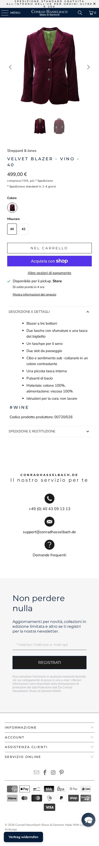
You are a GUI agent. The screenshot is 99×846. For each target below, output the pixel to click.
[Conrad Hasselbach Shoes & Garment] (49, 13)
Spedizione (45, 181)
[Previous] (11, 67)
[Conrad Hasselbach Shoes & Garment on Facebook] (45, 773)
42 (23, 229)
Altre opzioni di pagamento (49, 272)
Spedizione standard (23, 186)
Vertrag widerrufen (23, 837)
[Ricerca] (80, 13)
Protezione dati (47, 687)
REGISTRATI (49, 662)
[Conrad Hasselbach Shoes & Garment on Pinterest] (61, 773)
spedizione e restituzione (32, 431)
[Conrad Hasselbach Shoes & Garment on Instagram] (53, 773)
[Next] (88, 67)
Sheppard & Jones (21, 150)
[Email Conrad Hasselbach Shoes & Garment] (36, 773)
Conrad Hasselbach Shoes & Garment (39, 825)
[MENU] (2, 13)
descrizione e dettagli (29, 311)
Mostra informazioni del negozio (34, 294)
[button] (88, 820)
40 (12, 229)
